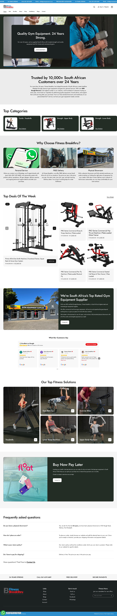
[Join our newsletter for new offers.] (111, 595)
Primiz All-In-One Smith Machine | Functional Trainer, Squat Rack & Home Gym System (24, 260)
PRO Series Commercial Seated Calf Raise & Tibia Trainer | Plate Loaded (99, 274)
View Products (22, 128)
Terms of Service (22, 614)
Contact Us (64, 322)
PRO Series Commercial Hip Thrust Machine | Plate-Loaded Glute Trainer (100, 233)
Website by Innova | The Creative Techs (104, 614)
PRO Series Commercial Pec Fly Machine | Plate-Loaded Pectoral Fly (71, 274)
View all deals (110, 197)
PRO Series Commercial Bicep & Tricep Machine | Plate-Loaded (71, 232)
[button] (94, 6)
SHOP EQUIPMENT (40, 50)
